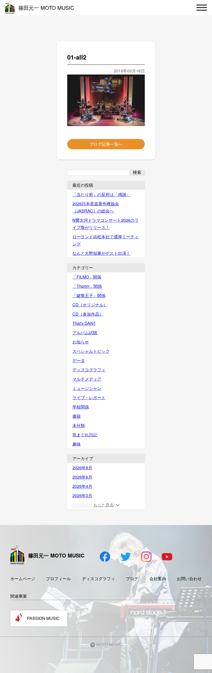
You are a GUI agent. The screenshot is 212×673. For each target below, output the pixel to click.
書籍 (76, 416)
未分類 (78, 425)
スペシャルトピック (91, 351)
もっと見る (103, 505)
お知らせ (80, 342)
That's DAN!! (83, 323)
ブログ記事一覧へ (106, 144)
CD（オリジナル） (90, 305)
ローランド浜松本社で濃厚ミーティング (105, 240)
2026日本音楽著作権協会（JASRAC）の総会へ (95, 207)
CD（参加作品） (87, 314)
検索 (137, 172)
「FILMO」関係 (86, 277)
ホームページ (22, 578)
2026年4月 (82, 486)
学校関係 (80, 407)
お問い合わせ (189, 578)
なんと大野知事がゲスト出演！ (101, 253)
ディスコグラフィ (88, 370)
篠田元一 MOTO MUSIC (46, 7)
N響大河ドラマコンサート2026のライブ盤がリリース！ (105, 223)
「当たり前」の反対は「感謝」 (101, 194)
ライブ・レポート (88, 397)
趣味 (76, 444)
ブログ (132, 578)
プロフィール (58, 578)
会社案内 (157, 578)
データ (78, 360)
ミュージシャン (86, 388)
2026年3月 (82, 495)
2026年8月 (82, 468)
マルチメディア (86, 379)
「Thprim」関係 (87, 286)
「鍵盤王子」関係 (88, 295)
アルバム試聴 (84, 332)
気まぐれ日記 (84, 435)
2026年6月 (82, 477)
